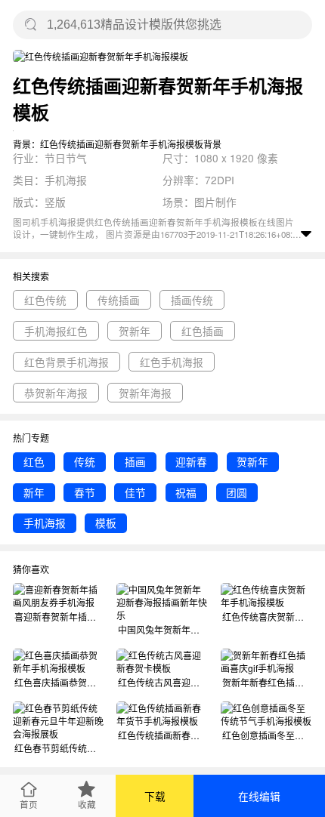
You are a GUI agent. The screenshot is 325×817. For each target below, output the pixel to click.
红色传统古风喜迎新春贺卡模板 (163, 682)
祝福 (186, 492)
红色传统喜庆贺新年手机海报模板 (267, 616)
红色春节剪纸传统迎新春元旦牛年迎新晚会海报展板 (59, 747)
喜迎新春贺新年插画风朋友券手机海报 (59, 616)
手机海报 (44, 522)
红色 (34, 461)
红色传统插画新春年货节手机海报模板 (163, 735)
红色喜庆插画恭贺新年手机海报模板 (59, 682)
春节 (84, 492)
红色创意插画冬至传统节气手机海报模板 (267, 735)
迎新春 (191, 461)
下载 (155, 795)
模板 (105, 522)
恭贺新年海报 (56, 392)
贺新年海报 (145, 392)
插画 (135, 461)
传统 (84, 461)
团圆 (236, 492)
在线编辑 (259, 795)
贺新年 (134, 330)
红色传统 (45, 299)
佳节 (135, 492)
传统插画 (119, 299)
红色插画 (202, 330)
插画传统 (192, 299)
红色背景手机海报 (66, 361)
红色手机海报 (171, 361)
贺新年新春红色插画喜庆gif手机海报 (267, 682)
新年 (34, 492)
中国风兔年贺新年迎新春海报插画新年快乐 (163, 629)
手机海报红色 (56, 330)
